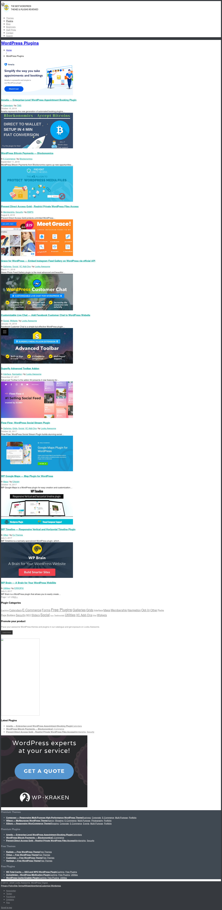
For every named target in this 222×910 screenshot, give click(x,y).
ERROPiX (19, 588)
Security (19, 212)
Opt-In (145, 610)
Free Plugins (61, 609)
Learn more (7, 632)
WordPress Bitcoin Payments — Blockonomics (27, 153)
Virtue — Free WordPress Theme (22, 854)
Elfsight (15, 481)
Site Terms (19, 885)
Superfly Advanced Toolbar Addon (20, 368)
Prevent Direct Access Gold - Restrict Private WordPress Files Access (39, 206)
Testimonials (59, 615)
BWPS (30, 212)
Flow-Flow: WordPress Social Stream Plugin (25, 422)
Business (86, 817)
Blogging (59, 820)
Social (15, 266)
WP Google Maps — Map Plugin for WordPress (27, 476)
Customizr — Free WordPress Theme (24, 857)
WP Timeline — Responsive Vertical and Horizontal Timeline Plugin (38, 529)
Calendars (8, 105)
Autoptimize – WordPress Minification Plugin (28, 874)
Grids (14, 428)
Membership (9, 212)
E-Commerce (9, 158)
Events (86, 823)
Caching (5, 610)
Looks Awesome (42, 266)
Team (52, 615)
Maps (5, 481)
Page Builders (8, 615)
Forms (46, 610)
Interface (7, 374)
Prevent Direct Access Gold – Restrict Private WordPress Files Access (40, 731)
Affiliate (27, 885)
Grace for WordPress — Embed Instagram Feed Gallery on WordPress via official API (48, 260)
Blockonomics (26, 158)
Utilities (6, 588)
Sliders (35, 615)
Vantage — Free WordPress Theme (23, 860)
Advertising (35, 885)
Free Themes (46, 851)
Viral (94, 615)
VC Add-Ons (25, 266)
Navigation (17, 374)
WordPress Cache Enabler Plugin (22, 877)
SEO (28, 615)
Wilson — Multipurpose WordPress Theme (26, 820)
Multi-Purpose (121, 817)
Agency (50, 820)
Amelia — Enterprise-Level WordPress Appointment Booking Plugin (38, 100)
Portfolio (132, 817)
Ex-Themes (17, 534)
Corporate (96, 817)
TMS (19, 105)
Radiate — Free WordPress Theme (23, 851)
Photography (97, 820)
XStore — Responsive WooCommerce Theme (28, 823)
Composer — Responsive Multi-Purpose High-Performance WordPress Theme (44, 817)
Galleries (7, 266)
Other (5, 534)
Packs (161, 610)
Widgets (13, 320)
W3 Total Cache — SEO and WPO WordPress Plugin (31, 871)
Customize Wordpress (51, 885)
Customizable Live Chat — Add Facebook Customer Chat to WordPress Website (45, 315)
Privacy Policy (7, 885)
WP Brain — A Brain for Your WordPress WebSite (28, 582)
